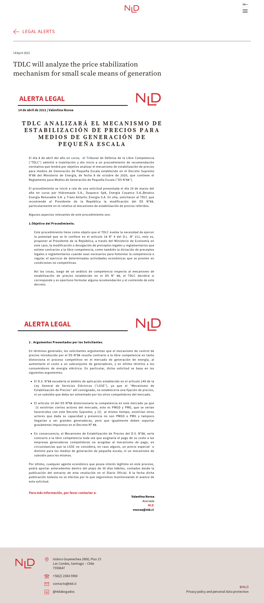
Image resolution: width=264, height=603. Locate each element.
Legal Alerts (38, 31)
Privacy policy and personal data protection (217, 591)
